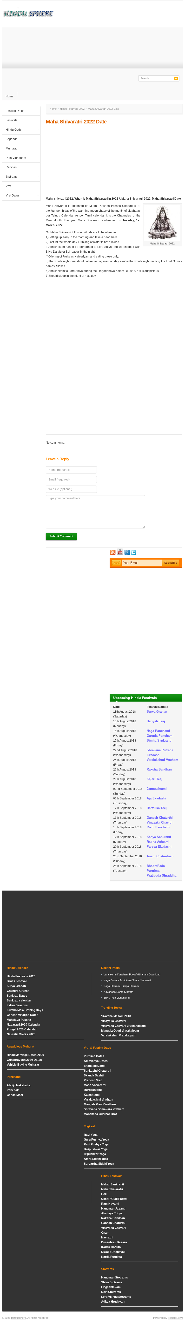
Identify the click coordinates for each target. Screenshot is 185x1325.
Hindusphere (18, 1317)
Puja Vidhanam (16, 158)
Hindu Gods (11, 130)
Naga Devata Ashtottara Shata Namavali (127, 980)
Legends (11, 139)
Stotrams (9, 177)
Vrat (8, 186)
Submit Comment (61, 536)
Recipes (11, 167)
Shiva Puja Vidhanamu (117, 997)
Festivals (11, 120)
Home (9, 96)
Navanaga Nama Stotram (118, 991)
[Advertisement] (114, 160)
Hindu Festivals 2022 (72, 108)
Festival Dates (13, 111)
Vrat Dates (11, 196)
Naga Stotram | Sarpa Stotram (121, 986)
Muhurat (11, 148)
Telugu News (175, 1317)
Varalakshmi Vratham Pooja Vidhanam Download (132, 974)
